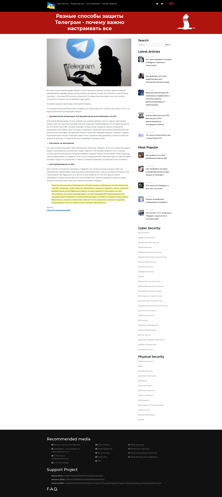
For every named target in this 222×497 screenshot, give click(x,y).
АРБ (99, 461)
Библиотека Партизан (139, 449)
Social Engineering (147, 415)
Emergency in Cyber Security (151, 296)
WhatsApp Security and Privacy (151, 286)
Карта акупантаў (137, 445)
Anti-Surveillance (146, 395)
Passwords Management (149, 325)
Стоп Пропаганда (60, 463)
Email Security (145, 335)
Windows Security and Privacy (151, 301)
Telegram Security (147, 272)
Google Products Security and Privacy (154, 306)
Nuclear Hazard (146, 386)
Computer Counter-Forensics (151, 291)
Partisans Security (146, 361)
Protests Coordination (148, 376)
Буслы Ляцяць (103, 445)
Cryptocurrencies (146, 349)
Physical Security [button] (77, 4)
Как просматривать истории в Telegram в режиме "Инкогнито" (159, 62)
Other (142, 420)
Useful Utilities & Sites (148, 345)
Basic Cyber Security (147, 237)
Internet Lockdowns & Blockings (152, 340)
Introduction (144, 233)
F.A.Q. (52, 489)
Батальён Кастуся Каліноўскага (66, 445)
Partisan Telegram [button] (109, 4)
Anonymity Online (147, 267)
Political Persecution (147, 390)
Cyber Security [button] (63, 4)
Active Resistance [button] (93, 4)
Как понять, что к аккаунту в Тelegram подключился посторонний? (158, 216)
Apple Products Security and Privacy (153, 257)
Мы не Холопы (103, 453)
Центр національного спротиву (143, 453)
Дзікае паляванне (104, 449)
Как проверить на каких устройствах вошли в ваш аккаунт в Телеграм (157, 172)
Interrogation (145, 400)
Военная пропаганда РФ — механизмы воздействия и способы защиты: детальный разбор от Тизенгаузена (158, 99)
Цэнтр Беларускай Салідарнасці (144, 457)
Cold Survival (145, 410)
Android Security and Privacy (151, 252)
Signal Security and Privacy (150, 281)
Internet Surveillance (148, 310)
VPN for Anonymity (147, 315)
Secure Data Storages (148, 330)
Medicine (143, 381)
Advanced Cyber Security (149, 242)
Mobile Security (146, 247)
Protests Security (146, 371)
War (141, 366)
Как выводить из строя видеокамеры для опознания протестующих (158, 79)
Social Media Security (148, 262)
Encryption (144, 320)
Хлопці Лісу (102, 457)
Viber (142, 276)
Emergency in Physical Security (152, 405)
